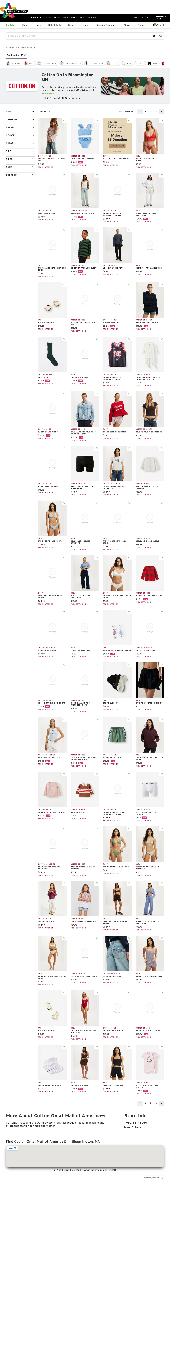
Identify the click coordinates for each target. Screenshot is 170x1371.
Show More (48, 93)
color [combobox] (9, 143)
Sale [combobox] (9, 167)
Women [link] (25, 25)
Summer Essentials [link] (106, 25)
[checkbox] (14, 63)
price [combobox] (9, 159)
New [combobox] (8, 111)
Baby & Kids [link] (54, 25)
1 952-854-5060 (54, 98)
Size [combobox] (8, 151)
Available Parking (141, 18)
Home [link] (86, 25)
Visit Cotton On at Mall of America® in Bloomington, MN (86, 1170)
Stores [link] (127, 25)
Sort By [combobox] (43, 112)
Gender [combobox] (10, 135)
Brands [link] (141, 25)
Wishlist (160, 25)
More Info (74, 98)
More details (132, 1127)
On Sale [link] (10, 25)
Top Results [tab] (16, 55)
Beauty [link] (72, 25)
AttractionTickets (161, 18)
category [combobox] (11, 119)
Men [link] (39, 25)
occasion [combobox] (11, 175)
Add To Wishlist (64, 120)
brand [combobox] (10, 127)
